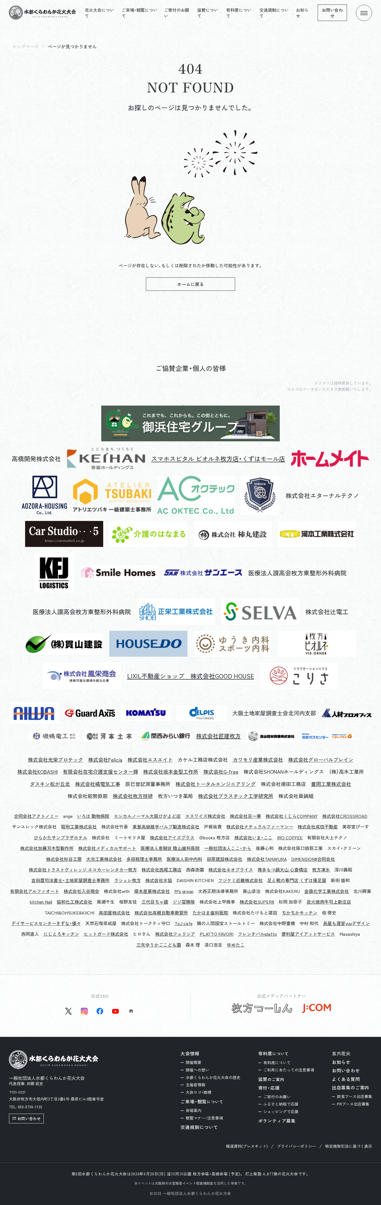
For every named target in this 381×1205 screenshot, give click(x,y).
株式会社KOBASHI (37, 771)
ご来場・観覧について (139, 13)
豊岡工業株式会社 (331, 783)
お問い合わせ (332, 13)
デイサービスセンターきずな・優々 (46, 923)
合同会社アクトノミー (36, 816)
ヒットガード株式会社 (106, 934)
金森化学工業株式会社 (326, 891)
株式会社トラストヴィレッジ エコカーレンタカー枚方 (83, 869)
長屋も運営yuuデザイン (346, 923)
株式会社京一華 (245, 816)
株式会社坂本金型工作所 (170, 771)
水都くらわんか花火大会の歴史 (213, 1077)
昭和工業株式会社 (79, 826)
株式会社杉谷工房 (64, 859)
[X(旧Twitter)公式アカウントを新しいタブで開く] (68, 1011)
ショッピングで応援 (280, 1111)
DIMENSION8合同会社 (313, 859)
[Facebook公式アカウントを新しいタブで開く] (100, 1011)
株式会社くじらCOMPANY (292, 816)
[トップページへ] (42, 13)
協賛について (207, 13)
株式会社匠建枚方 (218, 736)
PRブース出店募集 (353, 1104)
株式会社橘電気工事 (97, 783)
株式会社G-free (220, 771)
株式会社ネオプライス (230, 869)
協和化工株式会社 (74, 902)
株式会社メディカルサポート (107, 848)
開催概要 (193, 1062)
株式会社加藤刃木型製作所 (47, 848)
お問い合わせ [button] (29, 1118)
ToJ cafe (183, 923)
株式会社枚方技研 (133, 795)
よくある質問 (346, 1079)
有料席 (273, 1053)
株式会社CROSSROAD (344, 816)
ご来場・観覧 (201, 1101)
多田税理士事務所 (144, 859)
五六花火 (341, 1053)
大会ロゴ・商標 (198, 1092)
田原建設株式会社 (224, 859)
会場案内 (193, 1110)
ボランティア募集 (277, 1121)
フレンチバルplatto (257, 934)
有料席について (238, 13)
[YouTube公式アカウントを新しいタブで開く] (115, 1011)
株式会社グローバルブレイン (320, 759)
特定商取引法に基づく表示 (348, 1146)
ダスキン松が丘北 (50, 783)
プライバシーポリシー (296, 1146)
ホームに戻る (190, 284)
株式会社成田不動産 (318, 826)
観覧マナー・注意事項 (204, 1118)
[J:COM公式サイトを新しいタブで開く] (316, 1008)
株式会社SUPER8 (257, 902)
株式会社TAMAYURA (267, 859)
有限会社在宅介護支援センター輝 (100, 771)
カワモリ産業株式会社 (258, 759)
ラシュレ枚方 (127, 880)
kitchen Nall (41, 902)
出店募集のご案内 (350, 1087)
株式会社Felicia (105, 759)
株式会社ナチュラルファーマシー (259, 826)
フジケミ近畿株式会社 (240, 880)
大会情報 (189, 1053)
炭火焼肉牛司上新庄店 (329, 902)
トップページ (25, 46)
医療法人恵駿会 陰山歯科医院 (170, 848)
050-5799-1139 (30, 1106)
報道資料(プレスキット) (247, 1146)
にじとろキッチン (61, 934)
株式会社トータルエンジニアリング (215, 783)
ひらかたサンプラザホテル (60, 837)
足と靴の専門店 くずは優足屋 (296, 880)
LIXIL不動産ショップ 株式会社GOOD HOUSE (190, 675)
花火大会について (99, 13)
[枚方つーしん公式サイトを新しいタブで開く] (262, 1008)
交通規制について (274, 13)
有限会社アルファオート (34, 891)
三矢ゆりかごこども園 (158, 945)
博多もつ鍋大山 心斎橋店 (282, 869)
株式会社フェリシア (175, 934)
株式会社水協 (158, 880)
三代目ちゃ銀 (154, 902)
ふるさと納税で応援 (280, 1104)
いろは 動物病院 (93, 816)
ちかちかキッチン (299, 912)
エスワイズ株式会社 (205, 816)
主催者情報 (195, 1084)
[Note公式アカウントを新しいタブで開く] (131, 1011)
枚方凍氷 (321, 869)
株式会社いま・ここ (253, 837)
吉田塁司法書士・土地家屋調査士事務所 (70, 880)
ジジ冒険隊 (184, 902)
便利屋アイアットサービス (308, 934)
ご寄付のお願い (176, 13)
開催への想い (197, 1070)
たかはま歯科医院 (210, 912)
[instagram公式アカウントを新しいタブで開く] (84, 1011)
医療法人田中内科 (184, 859)
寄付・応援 (269, 1088)
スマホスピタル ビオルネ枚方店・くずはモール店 (218, 458)
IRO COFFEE (290, 837)
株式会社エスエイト (150, 759)
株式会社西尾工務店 (161, 869)
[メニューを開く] (364, 13)
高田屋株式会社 (114, 912)
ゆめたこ (236, 945)
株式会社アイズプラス (172, 837)
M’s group (184, 891)
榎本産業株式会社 (152, 891)
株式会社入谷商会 (81, 891)
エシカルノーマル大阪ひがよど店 (147, 816)
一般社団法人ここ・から (227, 848)
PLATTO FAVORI (216, 934)
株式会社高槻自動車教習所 (161, 912)
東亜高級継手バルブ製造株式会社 (165, 826)
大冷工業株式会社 (104, 859)
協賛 (271, 1079)
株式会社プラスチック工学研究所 (235, 795)
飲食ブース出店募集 (354, 1096)
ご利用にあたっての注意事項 (288, 1070)
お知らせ (302, 13)
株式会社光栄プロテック (55, 759)
